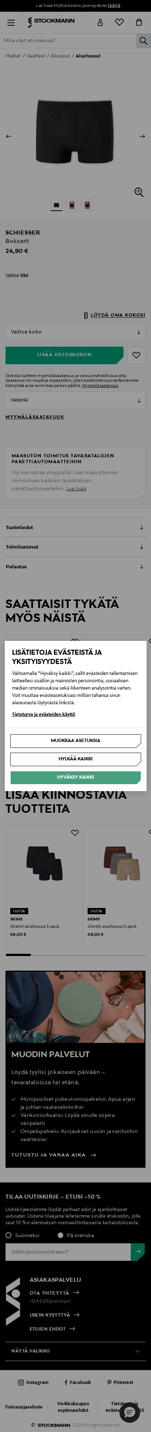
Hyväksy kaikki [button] (75, 777)
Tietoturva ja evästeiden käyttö (43, 714)
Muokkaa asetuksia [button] (75, 740)
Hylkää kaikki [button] (76, 759)
